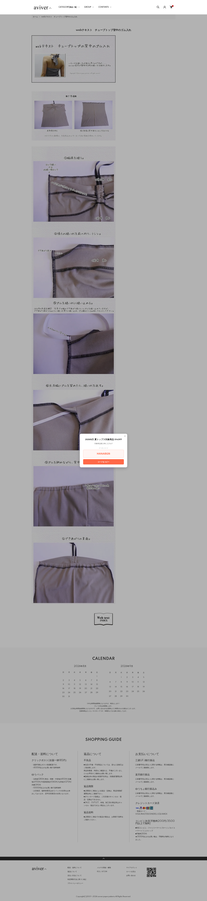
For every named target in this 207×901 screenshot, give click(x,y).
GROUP (87, 7)
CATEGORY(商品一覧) (68, 7)
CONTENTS (103, 7)
